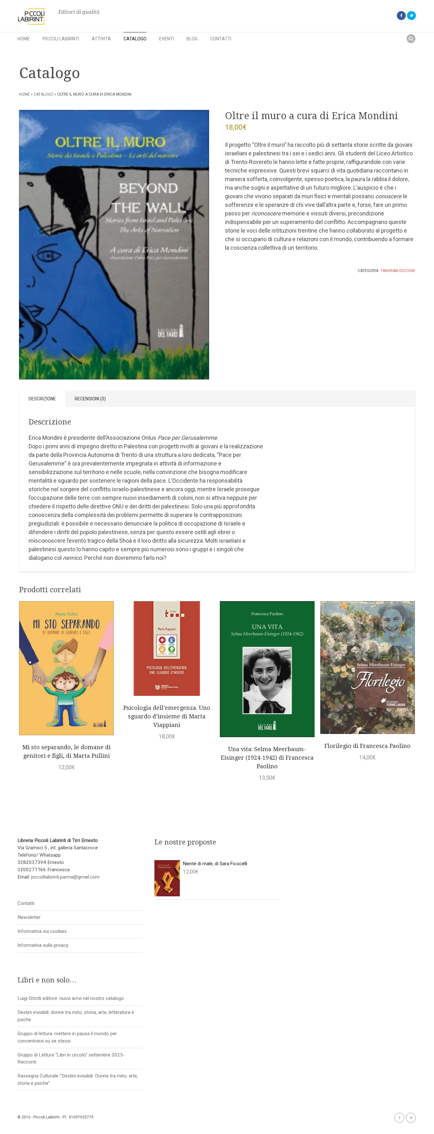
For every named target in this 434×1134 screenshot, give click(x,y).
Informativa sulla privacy (42, 945)
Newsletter (29, 917)
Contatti (220, 38)
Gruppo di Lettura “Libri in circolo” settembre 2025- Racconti (71, 1058)
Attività (101, 38)
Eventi (166, 38)
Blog (192, 38)
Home (23, 38)
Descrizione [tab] (42, 398)
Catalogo (135, 38)
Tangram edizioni (397, 270)
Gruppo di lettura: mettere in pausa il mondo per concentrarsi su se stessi (67, 1037)
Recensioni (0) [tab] (90, 398)
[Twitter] (411, 15)
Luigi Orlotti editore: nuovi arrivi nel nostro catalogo (70, 998)
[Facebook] (401, 15)
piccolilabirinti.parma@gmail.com (65, 877)
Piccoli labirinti (61, 38)
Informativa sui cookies (42, 931)
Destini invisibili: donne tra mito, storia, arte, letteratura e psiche (75, 1015)
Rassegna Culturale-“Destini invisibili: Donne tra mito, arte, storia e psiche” (77, 1079)
